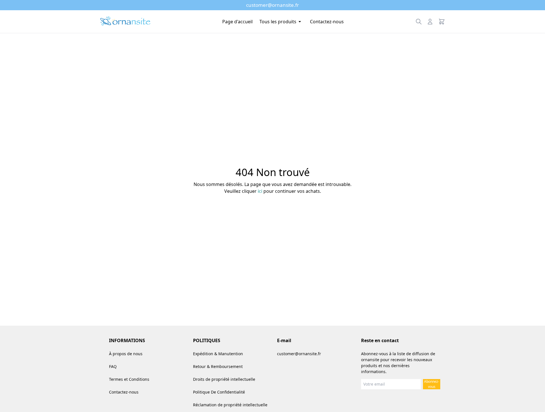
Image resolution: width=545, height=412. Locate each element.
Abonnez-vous (431, 384)
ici (260, 191)
